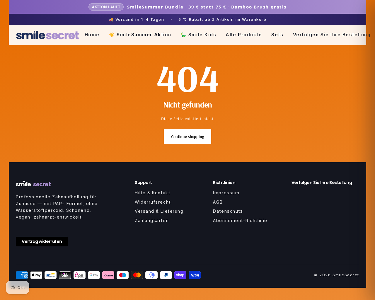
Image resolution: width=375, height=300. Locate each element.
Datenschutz (228, 211)
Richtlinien (224, 182)
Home (92, 35)
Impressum (226, 192)
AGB (218, 202)
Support (143, 182)
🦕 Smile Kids (198, 35)
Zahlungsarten (152, 220)
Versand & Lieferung (159, 211)
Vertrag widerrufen (42, 241)
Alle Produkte (244, 35)
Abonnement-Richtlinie (240, 220)
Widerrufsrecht (153, 202)
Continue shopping (187, 136)
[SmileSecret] (47, 35)
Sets (277, 35)
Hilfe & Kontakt (152, 192)
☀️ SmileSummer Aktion (140, 35)
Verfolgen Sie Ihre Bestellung (332, 35)
